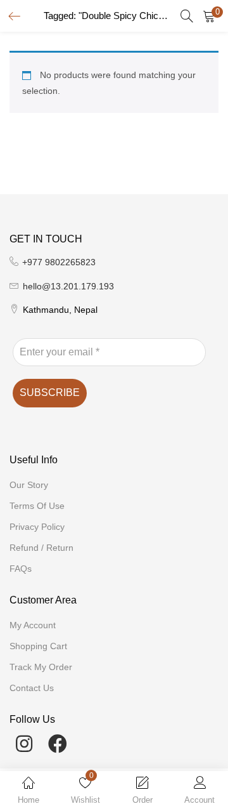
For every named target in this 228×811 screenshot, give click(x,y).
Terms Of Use (37, 506)
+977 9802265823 (59, 262)
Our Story (29, 485)
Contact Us (32, 688)
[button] (209, 16)
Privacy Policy (37, 527)
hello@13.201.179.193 (68, 286)
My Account (33, 625)
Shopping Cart (38, 646)
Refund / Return (41, 548)
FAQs (21, 569)
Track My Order (41, 667)
